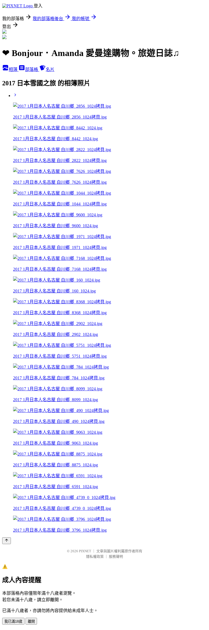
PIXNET (85, 551)
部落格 (32, 69)
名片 (50, 69)
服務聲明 (116, 556)
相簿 (14, 69)
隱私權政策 (95, 556)
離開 (31, 621)
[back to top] (6, 540)
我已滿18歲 (13, 621)
